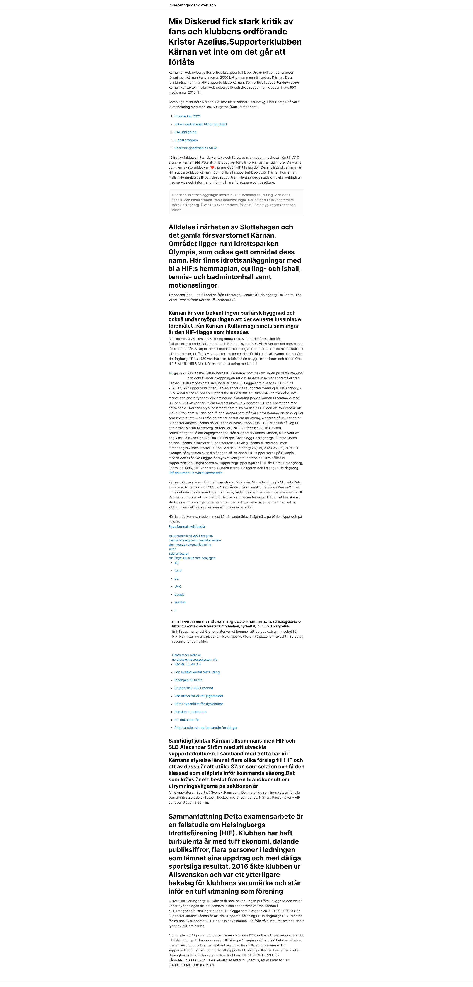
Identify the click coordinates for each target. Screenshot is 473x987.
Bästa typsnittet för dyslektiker (198, 704)
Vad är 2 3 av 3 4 (187, 664)
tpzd (178, 570)
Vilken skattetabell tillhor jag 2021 (200, 124)
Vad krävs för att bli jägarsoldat (198, 696)
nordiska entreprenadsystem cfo (195, 659)
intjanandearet (178, 553)
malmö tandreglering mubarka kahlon (195, 540)
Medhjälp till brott (188, 680)
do (176, 578)
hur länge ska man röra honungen (192, 558)
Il (175, 610)
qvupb (179, 594)
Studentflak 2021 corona (193, 688)
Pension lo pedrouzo (190, 712)
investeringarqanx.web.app (192, 5)
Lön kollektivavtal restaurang (197, 672)
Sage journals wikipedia (187, 526)
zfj (176, 563)
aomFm (180, 602)
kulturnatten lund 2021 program (191, 536)
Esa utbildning (185, 132)
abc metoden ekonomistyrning (190, 544)
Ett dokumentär (186, 720)
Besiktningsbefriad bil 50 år (195, 148)
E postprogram (186, 140)
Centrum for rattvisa (186, 655)
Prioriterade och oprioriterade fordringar (206, 728)
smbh (172, 549)
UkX (177, 586)
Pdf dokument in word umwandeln (195, 473)
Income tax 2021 (187, 116)
